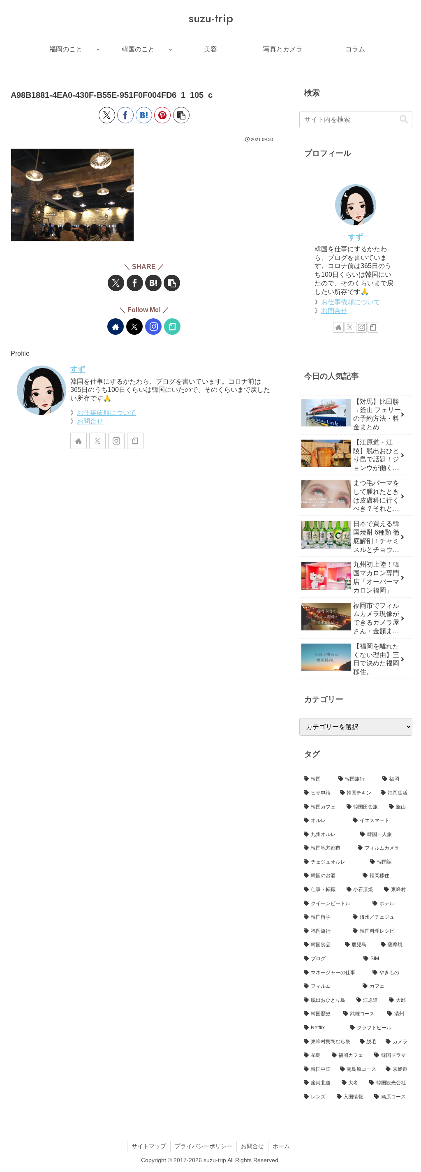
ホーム (281, 1146)
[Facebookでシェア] (125, 115)
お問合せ (90, 421)
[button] (181, 115)
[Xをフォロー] (134, 326)
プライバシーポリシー (203, 1146)
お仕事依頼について (106, 412)
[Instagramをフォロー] (153, 326)
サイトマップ (149, 1146)
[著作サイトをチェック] (115, 326)
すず (77, 369)
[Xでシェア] (107, 115)
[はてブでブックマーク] (144, 115)
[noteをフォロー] (172, 326)
